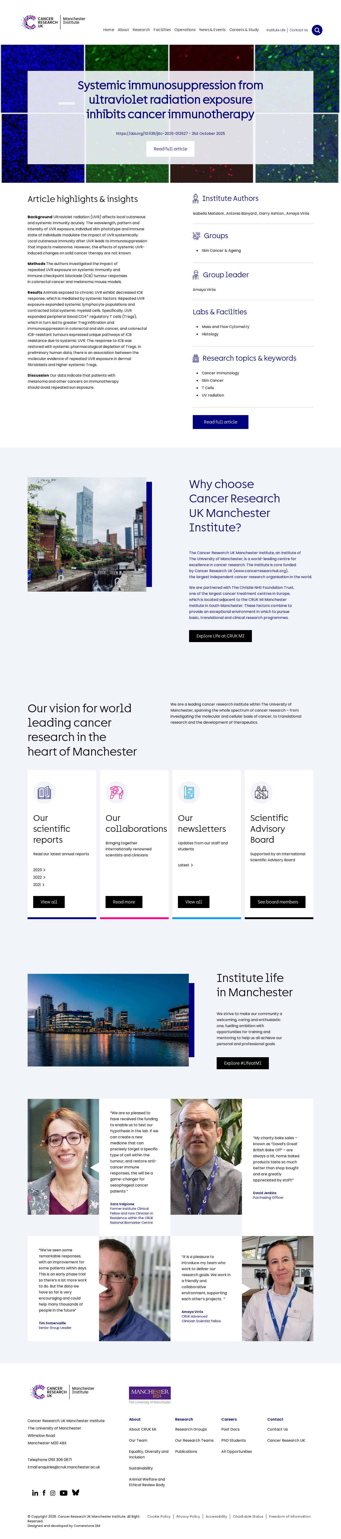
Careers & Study (244, 30)
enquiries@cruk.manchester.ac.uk (69, 1467)
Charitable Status (248, 1516)
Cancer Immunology (220, 373)
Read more (124, 902)
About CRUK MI (142, 1429)
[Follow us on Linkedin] (35, 1493)
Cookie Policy (158, 1516)
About (123, 30)
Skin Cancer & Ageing (221, 250)
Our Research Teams (194, 1440)
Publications (186, 1451)
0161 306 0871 (60, 1459)
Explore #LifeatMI (242, 1063)
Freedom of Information (290, 1516)
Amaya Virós (297, 213)
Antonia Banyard (241, 213)
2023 (37, 870)
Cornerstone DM (87, 1525)
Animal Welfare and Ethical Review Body (147, 1482)
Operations (185, 30)
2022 (37, 877)
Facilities (162, 30)
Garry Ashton (272, 213)
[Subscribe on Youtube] (64, 1493)
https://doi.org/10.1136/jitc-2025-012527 (152, 133)
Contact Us (299, 30)
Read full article (170, 149)
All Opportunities (236, 1451)
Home (108, 30)
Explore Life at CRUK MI (220, 636)
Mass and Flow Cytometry (225, 326)
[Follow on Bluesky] (75, 1492)
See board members (278, 902)
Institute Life (276, 30)
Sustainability (141, 1468)
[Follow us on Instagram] (52, 1493)
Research (141, 30)
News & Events (212, 30)
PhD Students (233, 1440)
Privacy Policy (188, 1516)
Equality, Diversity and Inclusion (148, 1454)
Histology (210, 334)
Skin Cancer (213, 380)
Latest (183, 865)
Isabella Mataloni (209, 213)
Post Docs (230, 1429)
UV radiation (213, 395)
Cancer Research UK (286, 1440)
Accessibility (216, 1516)
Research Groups (191, 1429)
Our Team (138, 1440)
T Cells (208, 388)
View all (49, 902)
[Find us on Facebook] (44, 1493)
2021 (37, 884)
